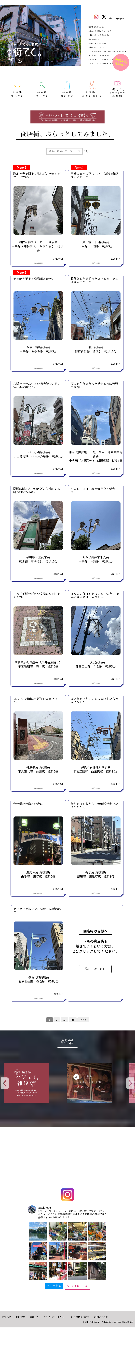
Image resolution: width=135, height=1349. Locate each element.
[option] (36, 1082)
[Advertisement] (67, 1158)
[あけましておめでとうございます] (38, 1231)
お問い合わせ (101, 1317)
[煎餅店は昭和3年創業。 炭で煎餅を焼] (38, 1271)
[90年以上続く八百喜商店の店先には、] (77, 1231)
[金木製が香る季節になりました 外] (77, 1271)
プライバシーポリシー (55, 1317)
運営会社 (34, 1317)
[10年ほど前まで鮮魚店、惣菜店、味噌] (38, 1251)
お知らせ (6, 1317)
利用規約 (20, 1317)
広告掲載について (80, 1317)
